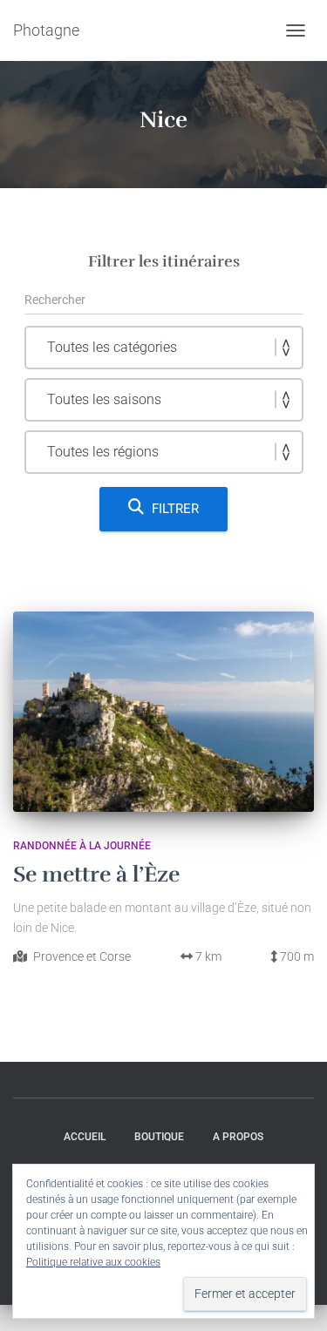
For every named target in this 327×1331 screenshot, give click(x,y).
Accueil (85, 1137)
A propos (238, 1137)
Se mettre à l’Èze (96, 874)
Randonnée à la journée (82, 846)
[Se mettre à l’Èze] (163, 711)
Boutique (159, 1137)
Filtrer (175, 509)
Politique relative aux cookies (93, 1262)
